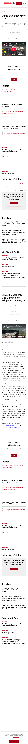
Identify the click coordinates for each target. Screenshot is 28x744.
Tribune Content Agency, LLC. (13, 427)
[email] (19, 38)
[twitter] (14, 38)
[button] (3, 4)
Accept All (14, 741)
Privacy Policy (16, 737)
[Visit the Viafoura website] (22, 190)
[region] (14, 187)
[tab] (6, 184)
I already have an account (14, 206)
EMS (3, 291)
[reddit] (16, 38)
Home (3, 11)
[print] (25, 38)
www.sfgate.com (10, 425)
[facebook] (9, 38)
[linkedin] (11, 38)
